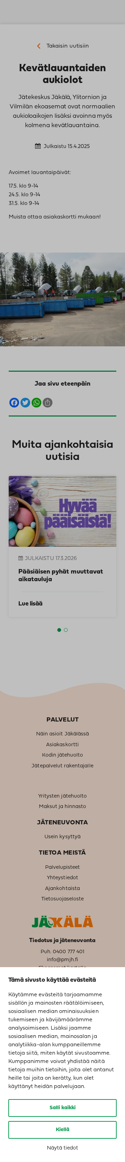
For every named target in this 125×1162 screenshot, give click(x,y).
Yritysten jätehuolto (62, 796)
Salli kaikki (63, 1108)
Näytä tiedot (62, 1148)
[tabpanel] (58, 546)
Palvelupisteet (62, 867)
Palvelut (62, 720)
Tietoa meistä (62, 853)
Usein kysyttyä (62, 837)
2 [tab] (66, 630)
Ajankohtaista (62, 888)
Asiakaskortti (62, 745)
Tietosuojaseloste (62, 899)
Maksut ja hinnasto (62, 806)
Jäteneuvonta (62, 822)
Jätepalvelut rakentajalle (62, 766)
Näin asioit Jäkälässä (62, 734)
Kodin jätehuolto (62, 755)
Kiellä (62, 1129)
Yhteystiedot (62, 878)
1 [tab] (59, 630)
